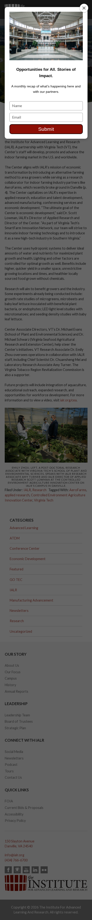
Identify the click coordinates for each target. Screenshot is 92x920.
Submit (46, 129)
